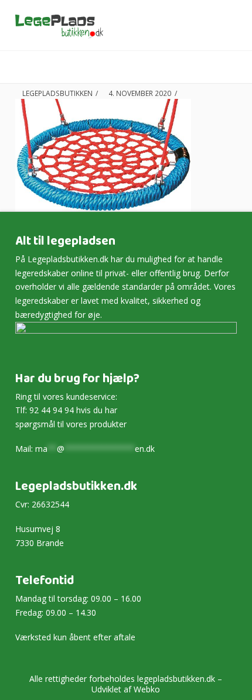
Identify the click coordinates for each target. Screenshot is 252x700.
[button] (231, 67)
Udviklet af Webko (125, 689)
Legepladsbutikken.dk (68, 259)
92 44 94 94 (51, 410)
